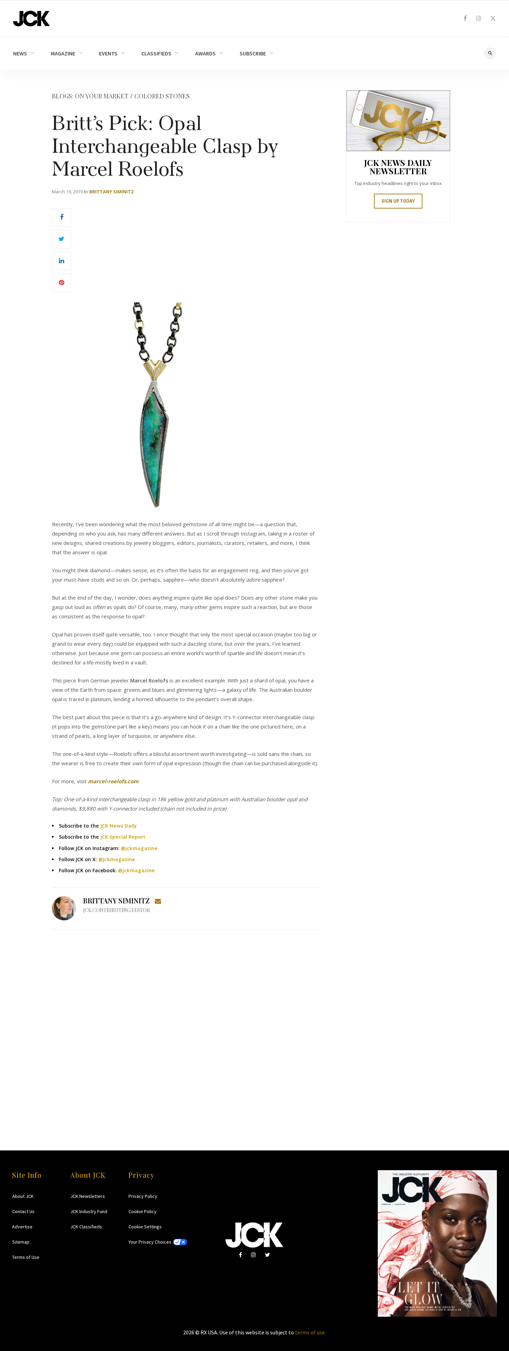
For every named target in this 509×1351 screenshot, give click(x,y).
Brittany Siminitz (111, 191)
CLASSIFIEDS (156, 53)
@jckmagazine (139, 848)
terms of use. (310, 1332)
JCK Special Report (122, 836)
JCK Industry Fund (88, 1211)
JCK (31, 18)
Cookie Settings (145, 1227)
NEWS (20, 53)
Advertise (22, 1227)
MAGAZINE (63, 53)
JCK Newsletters (87, 1196)
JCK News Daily (118, 825)
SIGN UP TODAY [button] (398, 201)
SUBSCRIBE (253, 53)
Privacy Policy (142, 1196)
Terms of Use (25, 1257)
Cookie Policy (142, 1211)
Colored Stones (162, 96)
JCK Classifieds (86, 1227)
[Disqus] (185, 1026)
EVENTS (108, 53)
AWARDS (205, 53)
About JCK (23, 1196)
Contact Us (23, 1211)
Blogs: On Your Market (90, 96)
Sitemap (20, 1242)
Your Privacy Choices (149, 1242)
